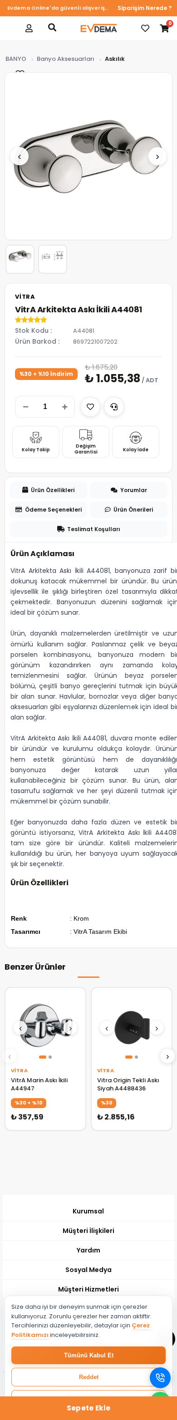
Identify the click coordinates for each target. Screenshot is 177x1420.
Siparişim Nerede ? (145, 8)
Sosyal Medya (88, 1269)
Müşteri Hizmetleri (88, 1289)
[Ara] (52, 27)
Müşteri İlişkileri (88, 1230)
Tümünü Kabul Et (88, 1355)
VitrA (25, 296)
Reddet (88, 1377)
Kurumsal (88, 1211)
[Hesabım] (29, 28)
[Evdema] (98, 28)
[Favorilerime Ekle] (90, 407)
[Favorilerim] (145, 28)
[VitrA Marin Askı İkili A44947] (45, 1027)
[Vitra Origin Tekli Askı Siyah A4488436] (131, 1027)
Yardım (88, 1250)
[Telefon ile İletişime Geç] (160, 1377)
